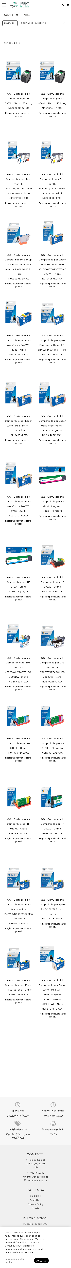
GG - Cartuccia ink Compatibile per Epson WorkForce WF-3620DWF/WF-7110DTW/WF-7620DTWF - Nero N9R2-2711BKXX (52, 994)
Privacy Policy (36, 1204)
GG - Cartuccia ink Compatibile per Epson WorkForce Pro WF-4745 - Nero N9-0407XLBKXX (19, 345)
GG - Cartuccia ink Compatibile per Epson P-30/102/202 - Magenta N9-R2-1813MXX (52, 909)
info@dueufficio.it (37, 1176)
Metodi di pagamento (35, 1223)
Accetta (41, 1260)
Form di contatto (37, 1180)
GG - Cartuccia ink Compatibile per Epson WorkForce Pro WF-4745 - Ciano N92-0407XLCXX (19, 425)
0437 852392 (37, 1172)
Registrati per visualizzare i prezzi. (18, 114)
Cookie (35, 1208)
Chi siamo (35, 1195)
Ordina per (27, 23)
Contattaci (35, 1200)
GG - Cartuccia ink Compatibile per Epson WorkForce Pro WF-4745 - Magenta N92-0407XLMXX (52, 425)
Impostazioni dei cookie (14, 1260)
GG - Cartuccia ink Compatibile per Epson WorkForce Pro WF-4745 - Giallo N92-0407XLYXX (19, 506)
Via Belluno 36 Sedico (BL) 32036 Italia (35, 1163)
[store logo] (19, 5)
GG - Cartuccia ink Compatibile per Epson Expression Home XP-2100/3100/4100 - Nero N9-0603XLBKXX (52, 345)
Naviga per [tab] (10, 23)
